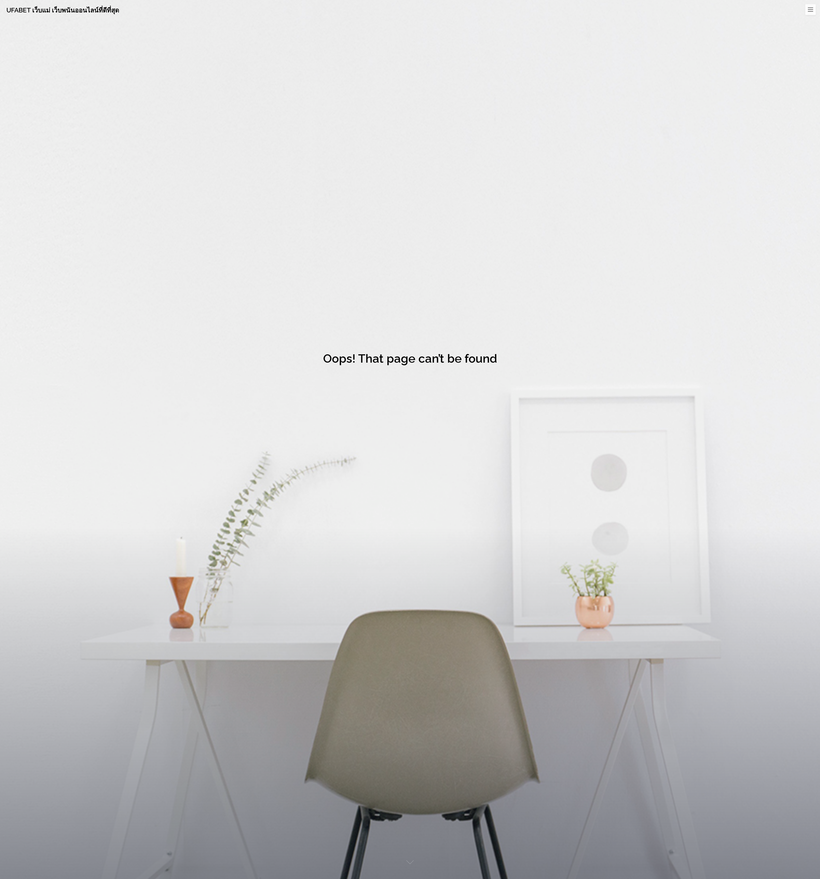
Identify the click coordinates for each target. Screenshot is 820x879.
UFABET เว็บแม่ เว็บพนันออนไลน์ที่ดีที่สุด (62, 10)
